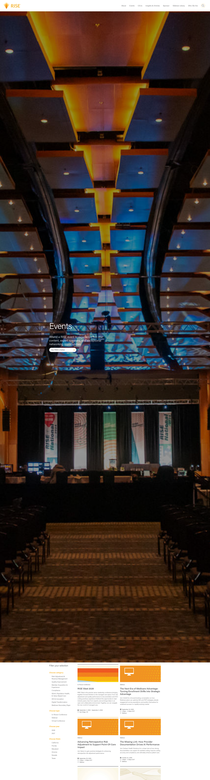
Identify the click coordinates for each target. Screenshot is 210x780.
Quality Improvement (59, 682)
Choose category (56, 672)
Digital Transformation (59, 702)
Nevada (54, 755)
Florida (54, 746)
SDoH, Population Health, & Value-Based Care (61, 694)
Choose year (54, 726)
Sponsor (166, 5)
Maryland (55, 749)
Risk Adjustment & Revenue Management (59, 677)
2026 (53, 730)
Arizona (54, 752)
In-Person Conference (59, 714)
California (55, 742)
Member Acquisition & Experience (60, 686)
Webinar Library (179, 5)
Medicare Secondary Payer (61, 705)
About (123, 5)
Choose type (54, 711)
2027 (53, 733)
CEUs (140, 5)
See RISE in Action (58, 350)
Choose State (54, 739)
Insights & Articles (153, 5)
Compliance (56, 690)
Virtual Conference (58, 721)
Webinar (55, 717)
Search (203, 6)
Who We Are (193, 5)
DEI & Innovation (58, 699)
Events (132, 5)
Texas (54, 758)
